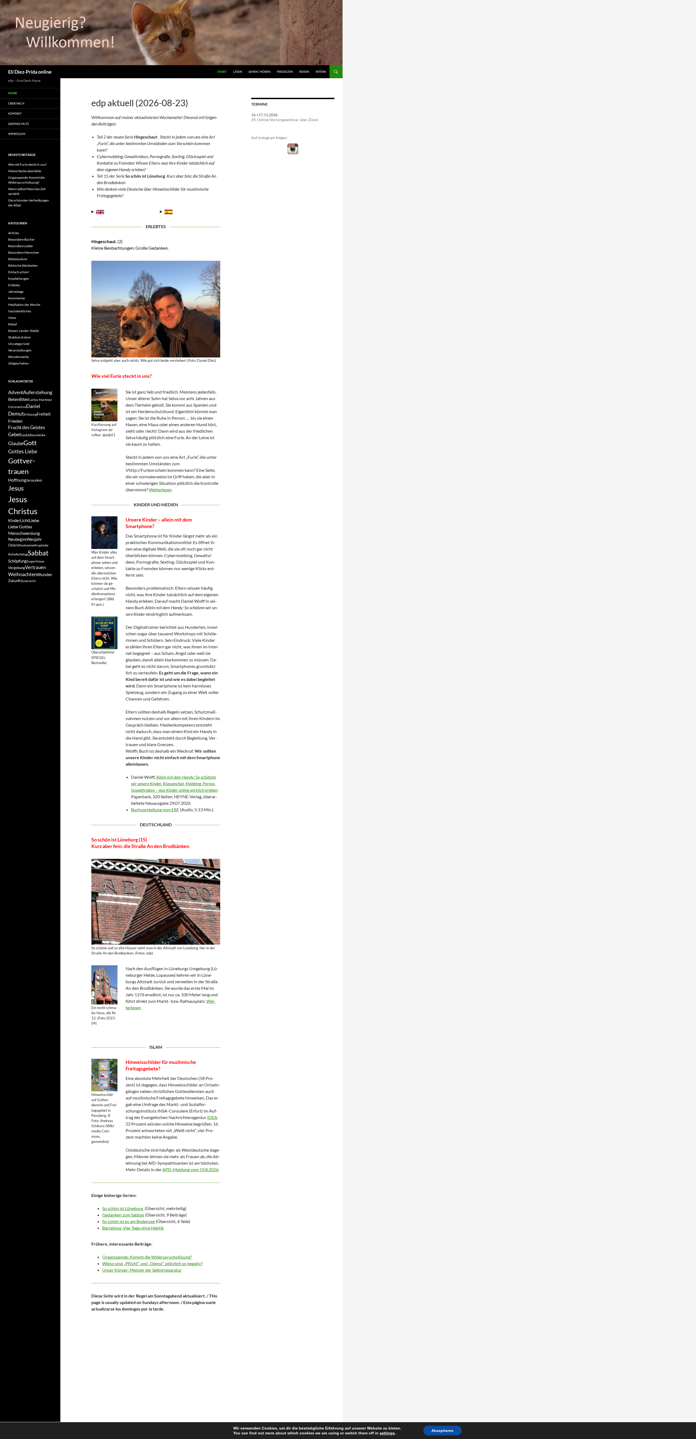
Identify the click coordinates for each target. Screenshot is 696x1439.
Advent (15, 392)
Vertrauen (35, 567)
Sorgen (31, 561)
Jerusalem (34, 480)
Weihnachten (22, 574)
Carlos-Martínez (40, 400)
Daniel (33, 406)
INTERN (321, 71)
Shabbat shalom (19, 337)
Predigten (285, 71)
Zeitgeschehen (18, 363)
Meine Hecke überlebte (24, 171)
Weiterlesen (160, 489)
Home (12, 93)
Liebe (34, 520)
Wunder (44, 574)
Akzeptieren (442, 1430)
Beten (13, 399)
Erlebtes (14, 285)
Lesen (237, 71)
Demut (16, 413)
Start (222, 71)
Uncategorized (18, 344)
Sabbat (38, 553)
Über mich (16, 103)
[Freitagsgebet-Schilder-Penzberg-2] (104, 1075)
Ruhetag (22, 554)
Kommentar (16, 298)
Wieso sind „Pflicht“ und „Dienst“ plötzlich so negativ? (152, 1263)
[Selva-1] (104, 405)
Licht (24, 520)
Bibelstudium (17, 259)
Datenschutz (18, 123)
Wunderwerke (18, 357)
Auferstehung (37, 392)
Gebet (14, 434)
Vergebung (16, 567)
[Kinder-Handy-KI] (104, 532)
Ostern (13, 545)
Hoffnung (17, 479)
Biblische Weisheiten (23, 265)
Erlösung (30, 414)
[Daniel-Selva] (155, 309)
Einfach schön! (18, 272)
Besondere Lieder (20, 246)
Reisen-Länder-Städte (23, 331)
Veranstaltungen (20, 350)
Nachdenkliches (19, 311)
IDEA (212, 1117)
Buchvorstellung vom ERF (155, 809)
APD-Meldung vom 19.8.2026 (190, 1169)
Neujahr (34, 539)
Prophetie (41, 545)
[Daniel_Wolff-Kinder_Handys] (104, 633)
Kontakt (14, 113)
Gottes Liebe (22, 451)
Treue (40, 561)
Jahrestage (15, 292)
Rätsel (12, 324)
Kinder (14, 520)
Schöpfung (17, 561)
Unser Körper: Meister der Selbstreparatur (142, 1270)
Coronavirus (17, 407)
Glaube (15, 443)
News (12, 318)
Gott (30, 443)
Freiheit (44, 414)
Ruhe (12, 554)
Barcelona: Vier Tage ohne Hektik (133, 1227)
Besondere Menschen (23, 252)
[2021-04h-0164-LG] (104, 984)
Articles (13, 233)
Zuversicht (28, 581)
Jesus (16, 488)
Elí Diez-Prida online (30, 72)
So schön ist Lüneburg (123, 1208)
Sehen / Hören (259, 71)
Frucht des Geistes (26, 427)
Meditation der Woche (24, 305)
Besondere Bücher (21, 239)
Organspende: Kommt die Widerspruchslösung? (147, 1256)
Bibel (24, 399)
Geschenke (38, 435)
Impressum (16, 134)
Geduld (26, 435)
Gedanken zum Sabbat (123, 1214)
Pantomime (26, 545)
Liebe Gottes (20, 526)
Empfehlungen (18, 279)
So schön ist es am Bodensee (128, 1221)
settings (387, 1433)
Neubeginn (17, 539)
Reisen (304, 71)
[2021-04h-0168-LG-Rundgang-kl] (155, 902)
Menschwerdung (24, 533)
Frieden (15, 420)
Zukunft (14, 581)
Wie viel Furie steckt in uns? (27, 164)
